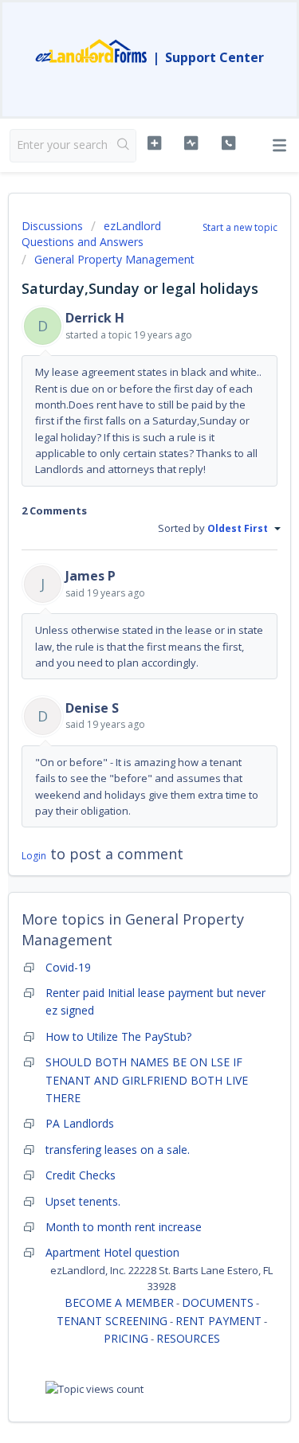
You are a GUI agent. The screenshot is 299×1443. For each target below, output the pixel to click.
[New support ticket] (154, 143)
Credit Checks (80, 1175)
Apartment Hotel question (112, 1252)
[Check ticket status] (191, 143)
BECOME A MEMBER (119, 1302)
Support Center (214, 57)
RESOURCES (188, 1338)
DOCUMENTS (218, 1302)
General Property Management (114, 259)
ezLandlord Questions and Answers (91, 233)
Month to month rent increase (123, 1226)
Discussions (52, 225)
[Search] (123, 146)
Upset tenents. (82, 1201)
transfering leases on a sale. (117, 1149)
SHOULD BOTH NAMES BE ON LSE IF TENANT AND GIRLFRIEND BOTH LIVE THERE (146, 1079)
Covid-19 (68, 967)
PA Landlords (79, 1123)
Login (34, 855)
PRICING (126, 1338)
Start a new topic (240, 227)
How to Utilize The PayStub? (118, 1036)
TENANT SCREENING (112, 1320)
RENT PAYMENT (218, 1320)
